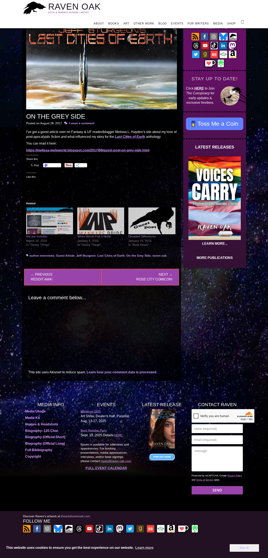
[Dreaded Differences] (151, 220)
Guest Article (65, 255)
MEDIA (218, 23)
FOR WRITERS (198, 23)
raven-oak (159, 255)
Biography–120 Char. (42, 431)
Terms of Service (204, 480)
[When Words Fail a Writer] (100, 220)
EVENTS (177, 23)
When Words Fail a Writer (94, 236)
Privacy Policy (234, 475)
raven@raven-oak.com (116, 461)
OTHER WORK (144, 23)
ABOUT (99, 23)
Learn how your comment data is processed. (122, 372)
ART (126, 23)
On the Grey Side (138, 255)
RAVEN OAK (74, 7)
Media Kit (32, 418)
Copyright (33, 456)
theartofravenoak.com (75, 516)
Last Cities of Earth (111, 255)
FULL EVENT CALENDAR (106, 468)
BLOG (162, 23)
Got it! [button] (244, 547)
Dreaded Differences (142, 236)
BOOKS (113, 23)
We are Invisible (36, 236)
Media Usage (35, 411)
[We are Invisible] (49, 220)
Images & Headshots (41, 424)
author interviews (42, 255)
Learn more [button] (144, 547)
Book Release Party (94, 430)
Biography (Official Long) (45, 443)
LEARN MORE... (214, 243)
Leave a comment (81, 123)
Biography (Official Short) (45, 437)
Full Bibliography (38, 450)
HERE (199, 88)
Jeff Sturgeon (86, 255)
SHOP (231, 23)
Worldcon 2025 (91, 411)
